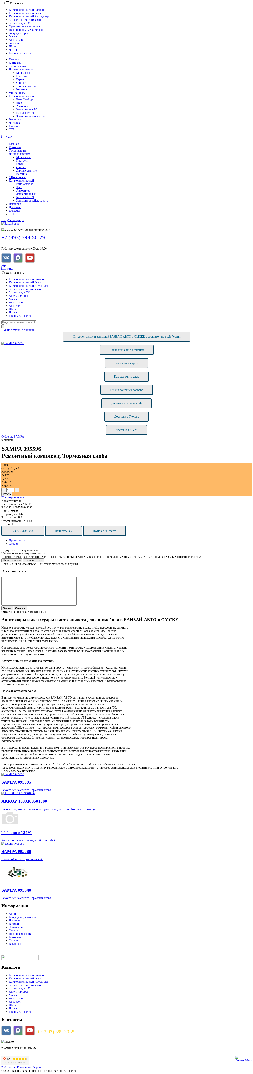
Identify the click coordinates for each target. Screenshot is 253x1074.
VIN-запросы (17, 92)
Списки (21, 82)
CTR (12, 129)
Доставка (15, 122)
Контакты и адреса (126, 363)
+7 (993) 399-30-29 (23, 237)
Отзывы (14, 543)
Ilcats (19, 102)
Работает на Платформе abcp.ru (21, 1067)
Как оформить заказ (126, 376)
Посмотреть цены (12, 497)
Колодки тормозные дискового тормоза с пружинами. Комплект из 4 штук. (48, 809)
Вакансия (15, 119)
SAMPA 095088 (16, 851)
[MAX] (18, 257)
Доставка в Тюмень (126, 416)
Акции (13, 913)
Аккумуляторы (18, 33)
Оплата (13, 930)
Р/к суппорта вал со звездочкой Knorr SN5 (28, 840)
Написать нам (63, 530)
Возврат (14, 923)
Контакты (15, 62)
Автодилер (23, 106)
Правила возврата (20, 933)
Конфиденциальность (22, 917)
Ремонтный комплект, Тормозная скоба (26, 790)
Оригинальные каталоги (24, 26)
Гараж (20, 79)
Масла (13, 36)
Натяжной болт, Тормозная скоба (22, 859)
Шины (13, 46)
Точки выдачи (18, 66)
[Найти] (2, 326)
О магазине (16, 927)
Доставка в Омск (126, 429)
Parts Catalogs (24, 99)
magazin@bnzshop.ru (26, 1041)
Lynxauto (14, 126)
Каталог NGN (25, 112)
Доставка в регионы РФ (126, 403)
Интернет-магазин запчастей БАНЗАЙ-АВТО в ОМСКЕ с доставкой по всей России (127, 336)
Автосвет (15, 43)
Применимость (18, 540)
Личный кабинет (20, 69)
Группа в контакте (104, 530)
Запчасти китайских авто (25, 19)
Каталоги (15, 3)
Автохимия (16, 39)
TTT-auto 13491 (16, 832)
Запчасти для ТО (19, 23)
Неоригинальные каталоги (26, 29)
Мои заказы (23, 72)
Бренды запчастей (20, 53)
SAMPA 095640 (16, 890)
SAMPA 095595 (16, 782)
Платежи (22, 76)
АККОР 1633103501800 (24, 801)
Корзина (21, 89)
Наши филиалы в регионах (126, 349)
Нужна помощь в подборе (17, 329)
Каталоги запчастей (26, 9)
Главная (14, 59)
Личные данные (26, 86)
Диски (13, 49)
